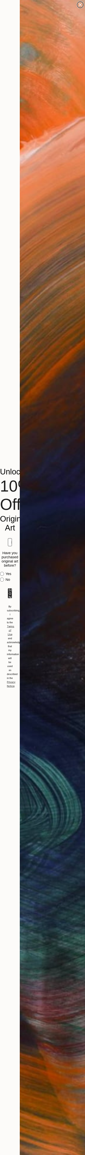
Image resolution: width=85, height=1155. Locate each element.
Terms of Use (10, 630)
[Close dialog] (80, 5)
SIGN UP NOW (10, 593)
